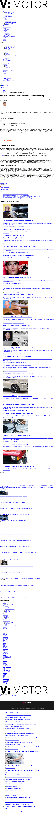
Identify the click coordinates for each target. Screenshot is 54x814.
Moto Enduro (5, 647)
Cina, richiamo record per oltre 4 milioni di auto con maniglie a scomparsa (15, 534)
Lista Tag (5, 633)
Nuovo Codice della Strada (8, 80)
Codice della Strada (9, 23)
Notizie (4, 28)
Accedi (2, 9)
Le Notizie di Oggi (9, 604)
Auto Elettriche (8, 16)
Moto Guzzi (5, 653)
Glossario (5, 619)
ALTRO (2, 42)
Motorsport (5, 30)
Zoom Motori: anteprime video (9, 36)
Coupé (4, 645)
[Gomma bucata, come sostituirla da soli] (28, 790)
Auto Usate (5, 639)
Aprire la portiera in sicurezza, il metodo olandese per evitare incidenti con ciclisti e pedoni (21, 196)
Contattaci (10, 695)
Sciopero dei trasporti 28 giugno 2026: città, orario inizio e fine (13, 591)
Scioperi (7, 24)
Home (4, 90)
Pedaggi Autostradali (7, 667)
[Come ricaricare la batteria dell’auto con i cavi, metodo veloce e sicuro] (28, 749)
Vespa (4, 650)
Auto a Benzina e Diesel (10, 12)
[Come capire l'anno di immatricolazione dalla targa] (28, 726)
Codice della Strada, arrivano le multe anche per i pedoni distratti (16, 195)
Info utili (4, 18)
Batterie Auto (5, 681)
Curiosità (4, 37)
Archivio (18, 695)
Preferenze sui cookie (35, 706)
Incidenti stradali (3, 183)
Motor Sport (5, 616)
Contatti (4, 40)
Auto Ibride (7, 15)
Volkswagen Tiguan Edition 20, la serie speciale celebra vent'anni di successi (16, 508)
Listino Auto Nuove (7, 27)
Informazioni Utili (6, 621)
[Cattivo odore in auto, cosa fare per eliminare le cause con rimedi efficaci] (28, 744)
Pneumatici (5, 658)
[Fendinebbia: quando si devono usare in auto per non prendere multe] (28, 735)
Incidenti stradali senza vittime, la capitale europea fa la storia (15, 194)
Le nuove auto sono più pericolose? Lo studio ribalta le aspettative (16, 197)
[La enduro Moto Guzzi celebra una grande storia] (28, 808)
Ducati (4, 676)
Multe (4, 669)
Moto (4, 17)
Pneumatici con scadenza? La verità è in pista (9, 559)
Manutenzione (8, 21)
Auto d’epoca (8, 612)
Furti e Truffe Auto (6, 670)
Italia (3, 155)
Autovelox (5, 661)
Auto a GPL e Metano (9, 13)
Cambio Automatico (7, 683)
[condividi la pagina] (1, 121)
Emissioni (5, 682)
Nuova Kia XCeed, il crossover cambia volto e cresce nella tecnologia (14, 514)
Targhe (4, 662)
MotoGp (4, 674)
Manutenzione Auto (7, 656)
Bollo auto (5, 659)
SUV (4, 641)
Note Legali (19, 706)
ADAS (24, 174)
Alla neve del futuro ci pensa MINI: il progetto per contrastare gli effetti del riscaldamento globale (20, 578)
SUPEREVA (27, 705)
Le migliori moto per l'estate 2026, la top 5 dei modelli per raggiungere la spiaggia (17, 585)
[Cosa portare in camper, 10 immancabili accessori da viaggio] (28, 717)
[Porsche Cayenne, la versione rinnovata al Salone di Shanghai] (28, 799)
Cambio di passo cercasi (8, 141)
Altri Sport (7, 34)
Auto (4, 11)
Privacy (23, 706)
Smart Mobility (6, 29)
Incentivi (4, 668)
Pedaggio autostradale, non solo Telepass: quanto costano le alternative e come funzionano (18, 597)
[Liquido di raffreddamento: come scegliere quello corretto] (28, 740)
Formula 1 (7, 31)
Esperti (4, 39)
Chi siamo (14, 706)
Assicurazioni (5, 664)
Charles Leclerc (6, 679)
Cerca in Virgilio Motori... (5, 694)
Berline (4, 644)
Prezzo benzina (6, 79)
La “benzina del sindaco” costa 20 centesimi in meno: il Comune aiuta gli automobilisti (18, 552)
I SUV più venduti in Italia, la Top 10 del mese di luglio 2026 (12, 502)
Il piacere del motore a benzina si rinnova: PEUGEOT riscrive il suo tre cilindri (16, 566)
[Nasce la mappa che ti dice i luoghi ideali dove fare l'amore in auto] (28, 721)
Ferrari (4, 675)
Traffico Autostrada (7, 78)
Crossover (5, 640)
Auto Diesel (5, 638)
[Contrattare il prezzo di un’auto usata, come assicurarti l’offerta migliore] (28, 758)
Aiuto (40, 706)
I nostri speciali (6, 35)
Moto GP (7, 33)
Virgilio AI (5, 25)
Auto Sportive (5, 646)
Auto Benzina (5, 637)
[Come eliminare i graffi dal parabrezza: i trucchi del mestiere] (28, 731)
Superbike (5, 652)
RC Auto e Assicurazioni (10, 22)
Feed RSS (14, 695)
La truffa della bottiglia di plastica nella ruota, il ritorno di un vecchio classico (16, 528)
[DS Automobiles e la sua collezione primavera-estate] (28, 772)
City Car (4, 643)
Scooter (4, 651)
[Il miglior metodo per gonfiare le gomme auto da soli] (28, 795)
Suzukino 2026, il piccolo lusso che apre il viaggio (10, 572)
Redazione (5, 628)
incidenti (27, 177)
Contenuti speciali (3, 695)
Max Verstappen (6, 680)
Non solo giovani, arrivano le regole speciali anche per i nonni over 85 (17, 198)
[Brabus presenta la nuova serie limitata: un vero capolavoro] (28, 777)
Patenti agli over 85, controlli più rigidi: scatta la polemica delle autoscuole (15, 540)
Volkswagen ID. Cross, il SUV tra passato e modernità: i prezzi (13, 520)
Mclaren (4, 677)
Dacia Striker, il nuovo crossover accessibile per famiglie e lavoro (13, 496)
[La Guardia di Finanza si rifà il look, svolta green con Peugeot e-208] (28, 804)
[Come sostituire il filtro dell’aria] (28, 786)
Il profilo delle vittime (7, 140)
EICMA (4, 655)
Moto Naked (5, 649)
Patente (6, 19)
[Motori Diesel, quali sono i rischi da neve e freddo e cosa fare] (28, 781)
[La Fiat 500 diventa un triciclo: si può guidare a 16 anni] (28, 712)
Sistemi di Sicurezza (7, 665)
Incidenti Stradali (6, 671)
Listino (6, 606)
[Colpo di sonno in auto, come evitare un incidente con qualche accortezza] (28, 768)
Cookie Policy (28, 706)
